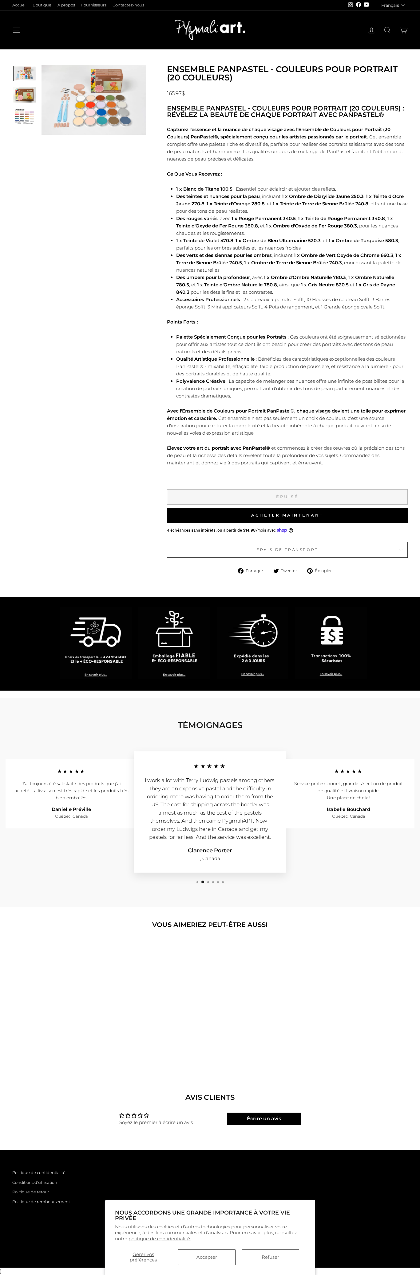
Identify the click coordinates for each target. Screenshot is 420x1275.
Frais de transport (287, 549)
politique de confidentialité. (160, 1239)
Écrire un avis (264, 1119)
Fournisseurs (93, 5)
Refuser (270, 1257)
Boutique (42, 5)
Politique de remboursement (41, 1201)
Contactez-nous (128, 5)
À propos (66, 5)
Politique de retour (30, 1192)
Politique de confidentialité (38, 1172)
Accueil (19, 5)
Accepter (206, 1257)
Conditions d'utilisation (34, 1182)
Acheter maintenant (287, 515)
